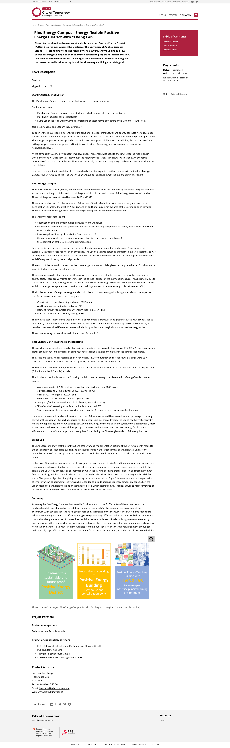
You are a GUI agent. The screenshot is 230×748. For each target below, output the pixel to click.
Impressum (75, 745)
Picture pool (155, 2)
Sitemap (156, 745)
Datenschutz (92, 745)
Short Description (170, 41)
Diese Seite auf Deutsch (176, 94)
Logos (162, 720)
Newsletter (166, 2)
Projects (173, 15)
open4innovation (39, 2)
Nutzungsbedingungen (115, 745)
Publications (185, 15)
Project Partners (170, 45)
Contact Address (170, 49)
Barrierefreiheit (139, 745)
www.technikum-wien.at (50, 691)
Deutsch (185, 2)
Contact (176, 2)
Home (34, 25)
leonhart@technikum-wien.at (54, 688)
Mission (162, 15)
